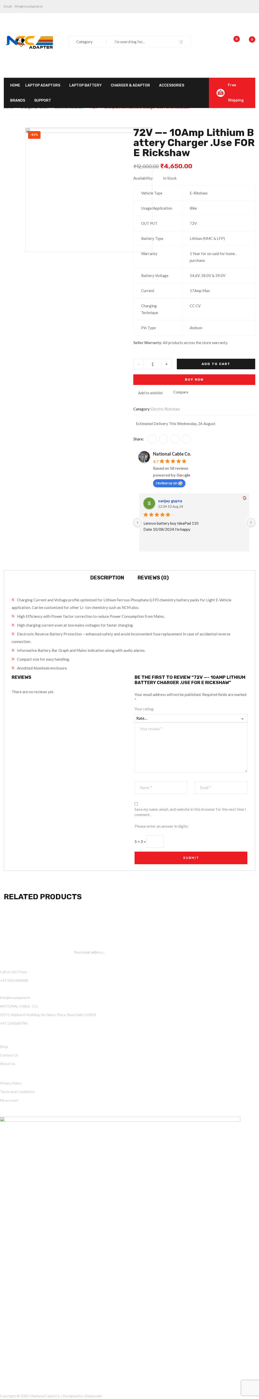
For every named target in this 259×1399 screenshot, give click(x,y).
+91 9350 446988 (14, 980)
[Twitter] (163, 439)
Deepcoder (93, 1396)
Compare (180, 392)
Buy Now (194, 379)
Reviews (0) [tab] (153, 578)
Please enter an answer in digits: (162, 826)
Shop (4, 1046)
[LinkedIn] (186, 439)
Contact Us (9, 1055)
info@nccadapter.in (28, 6)
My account (9, 1100)
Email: (8, 6)
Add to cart (216, 364)
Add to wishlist (150, 392)
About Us (7, 1063)
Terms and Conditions (17, 1091)
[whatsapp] (174, 439)
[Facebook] (152, 439)
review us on (166, 482)
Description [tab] (107, 578)
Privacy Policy (10, 1083)
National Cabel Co (45, 1396)
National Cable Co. (172, 454)
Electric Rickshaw (165, 409)
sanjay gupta (170, 500)
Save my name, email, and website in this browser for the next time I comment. (190, 812)
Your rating (144, 709)
